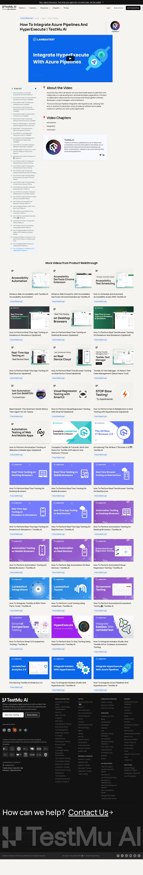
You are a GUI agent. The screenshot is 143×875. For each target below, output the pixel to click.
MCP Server (59, 721)
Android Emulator (84, 745)
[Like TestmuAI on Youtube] (130, 855)
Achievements (129, 719)
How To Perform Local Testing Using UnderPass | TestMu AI (23, 212)
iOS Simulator (82, 742)
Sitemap (104, 756)
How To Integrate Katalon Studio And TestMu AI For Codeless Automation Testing (23, 232)
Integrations (59, 773)
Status (103, 758)
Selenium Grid (83, 762)
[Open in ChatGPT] (4, 730)
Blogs (103, 719)
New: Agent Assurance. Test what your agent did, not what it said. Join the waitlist (70, 2)
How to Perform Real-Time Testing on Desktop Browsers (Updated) (23, 103)
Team (126, 757)
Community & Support (131, 725)
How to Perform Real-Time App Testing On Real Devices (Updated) (24, 115)
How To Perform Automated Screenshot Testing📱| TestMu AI (24, 217)
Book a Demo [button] (118, 8)
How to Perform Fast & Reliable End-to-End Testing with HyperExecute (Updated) (24, 140)
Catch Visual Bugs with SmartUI (109, 786)
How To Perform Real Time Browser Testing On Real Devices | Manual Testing (24, 172)
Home (37, 18)
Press (126, 716)
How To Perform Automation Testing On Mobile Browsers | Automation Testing (24, 193)
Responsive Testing (62, 764)
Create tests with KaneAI (107, 770)
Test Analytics (60, 776)
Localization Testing (62, 767)
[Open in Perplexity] (9, 730)
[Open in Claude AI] (14, 730)
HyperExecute (60, 739)
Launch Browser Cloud (109, 777)
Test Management (61, 730)
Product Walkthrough (27, 18)
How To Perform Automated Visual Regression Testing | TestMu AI (22, 202)
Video (44, 18)
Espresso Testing (107, 705)
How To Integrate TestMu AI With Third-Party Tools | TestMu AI (24, 207)
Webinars (104, 728)
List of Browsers (83, 710)
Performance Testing (62, 741)
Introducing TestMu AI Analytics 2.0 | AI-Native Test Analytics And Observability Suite (24, 239)
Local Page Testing (61, 750)
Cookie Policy (128, 748)
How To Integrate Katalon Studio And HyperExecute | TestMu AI (23, 245)
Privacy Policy (128, 745)
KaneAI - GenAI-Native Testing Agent (62, 708)
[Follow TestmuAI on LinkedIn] (126, 855)
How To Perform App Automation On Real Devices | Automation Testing (24, 197)
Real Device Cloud (61, 727)
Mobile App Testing (62, 733)
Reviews (127, 722)
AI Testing (58, 736)
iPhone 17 (81, 707)
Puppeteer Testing (84, 771)
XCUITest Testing (107, 708)
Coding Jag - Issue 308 (132, 773)
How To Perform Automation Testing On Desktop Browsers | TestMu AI (24, 188)
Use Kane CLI (105, 775)
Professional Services (62, 779)
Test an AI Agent (107, 767)
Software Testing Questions (107, 743)
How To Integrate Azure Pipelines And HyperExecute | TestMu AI (23, 249)
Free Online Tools (107, 747)
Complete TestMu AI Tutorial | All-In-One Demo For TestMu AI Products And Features (24, 151)
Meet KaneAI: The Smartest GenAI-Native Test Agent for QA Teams (23, 129)
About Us (127, 707)
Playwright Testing (84, 768)
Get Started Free (133, 8)
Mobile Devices (83, 739)
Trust (126, 751)
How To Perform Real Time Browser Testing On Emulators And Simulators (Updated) (23, 109)
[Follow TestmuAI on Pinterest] (139, 855)
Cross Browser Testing (63, 724)
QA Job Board (105, 739)
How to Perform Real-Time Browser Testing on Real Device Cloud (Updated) (24, 120)
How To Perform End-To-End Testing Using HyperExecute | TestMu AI (23, 226)
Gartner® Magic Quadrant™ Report (130, 769)
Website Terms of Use (132, 754)
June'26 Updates (130, 776)
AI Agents (56, 8)
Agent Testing (60, 715)
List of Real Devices (85, 713)
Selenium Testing (84, 759)
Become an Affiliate (130, 739)
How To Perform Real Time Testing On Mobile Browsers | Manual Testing (23, 167)
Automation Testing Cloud (62, 703)
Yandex (80, 734)
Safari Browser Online (85, 725)
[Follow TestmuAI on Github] (134, 855)
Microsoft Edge (83, 728)
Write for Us (128, 736)
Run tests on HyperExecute (106, 781)
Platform (22, 8)
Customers (128, 713)
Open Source (128, 731)
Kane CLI (58, 712)
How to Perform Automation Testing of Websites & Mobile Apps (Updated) (23, 146)
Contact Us (128, 760)
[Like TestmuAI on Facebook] (118, 855)
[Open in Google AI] (25, 730)
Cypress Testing (84, 765)
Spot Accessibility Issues (107, 791)
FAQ (102, 731)
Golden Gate (82, 751)
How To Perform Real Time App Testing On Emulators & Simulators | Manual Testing (24, 177)
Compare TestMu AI (62, 782)
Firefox (80, 719)
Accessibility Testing (62, 761)
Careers (127, 710)
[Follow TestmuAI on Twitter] (122, 855)
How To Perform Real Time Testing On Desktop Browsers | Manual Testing (23, 162)
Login (108, 8)
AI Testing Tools (106, 753)
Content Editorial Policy (132, 734)
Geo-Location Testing (63, 758)
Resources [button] (44, 8)
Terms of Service (130, 742)
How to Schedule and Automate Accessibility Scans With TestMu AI (23, 94)
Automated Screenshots (59, 754)
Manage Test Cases (108, 796)
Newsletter (105, 725)
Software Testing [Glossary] (107, 735)
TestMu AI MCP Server (108, 798)
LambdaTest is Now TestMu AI (131, 703)
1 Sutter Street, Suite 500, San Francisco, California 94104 (13, 769)
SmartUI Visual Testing (63, 770)
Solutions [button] (32, 8)
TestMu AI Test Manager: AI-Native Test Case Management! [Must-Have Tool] (24, 124)
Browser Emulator (84, 748)
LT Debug (58, 747)
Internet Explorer (84, 716)
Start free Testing (12, 715)
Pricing (66, 8)
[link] (9, 8)
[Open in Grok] (20, 730)
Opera (80, 731)
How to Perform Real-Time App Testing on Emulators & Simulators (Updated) (24, 98)
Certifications (106, 722)
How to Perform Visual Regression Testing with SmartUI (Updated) (22, 134)
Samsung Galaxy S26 (85, 702)
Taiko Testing (83, 774)
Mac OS (80, 736)
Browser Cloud (60, 744)
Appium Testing (106, 702)
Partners (127, 728)
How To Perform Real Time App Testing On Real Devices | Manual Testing (24, 183)
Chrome (81, 722)
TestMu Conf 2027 (107, 716)
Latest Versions (106, 750)
